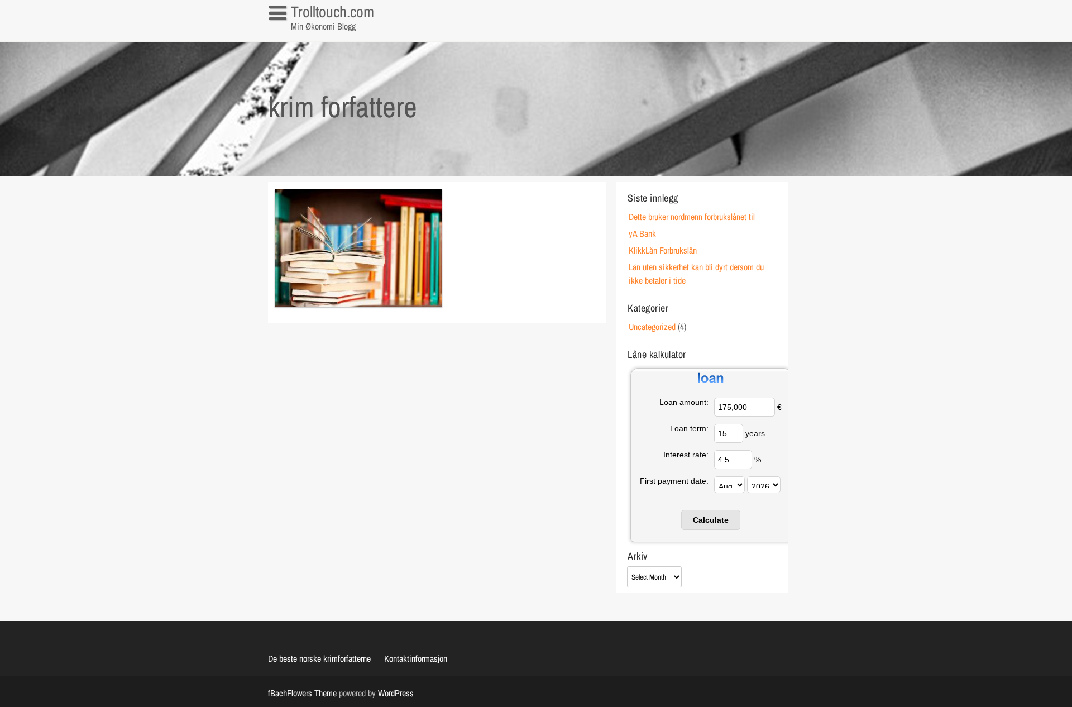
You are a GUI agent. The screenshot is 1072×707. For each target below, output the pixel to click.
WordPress (396, 693)
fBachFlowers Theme (302, 693)
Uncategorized (652, 327)
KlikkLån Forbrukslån (663, 250)
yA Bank (642, 233)
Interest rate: (686, 454)
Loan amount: (684, 402)
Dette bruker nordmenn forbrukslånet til (692, 217)
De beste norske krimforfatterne (319, 658)
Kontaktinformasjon (306, 36)
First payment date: (674, 480)
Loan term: (689, 428)
